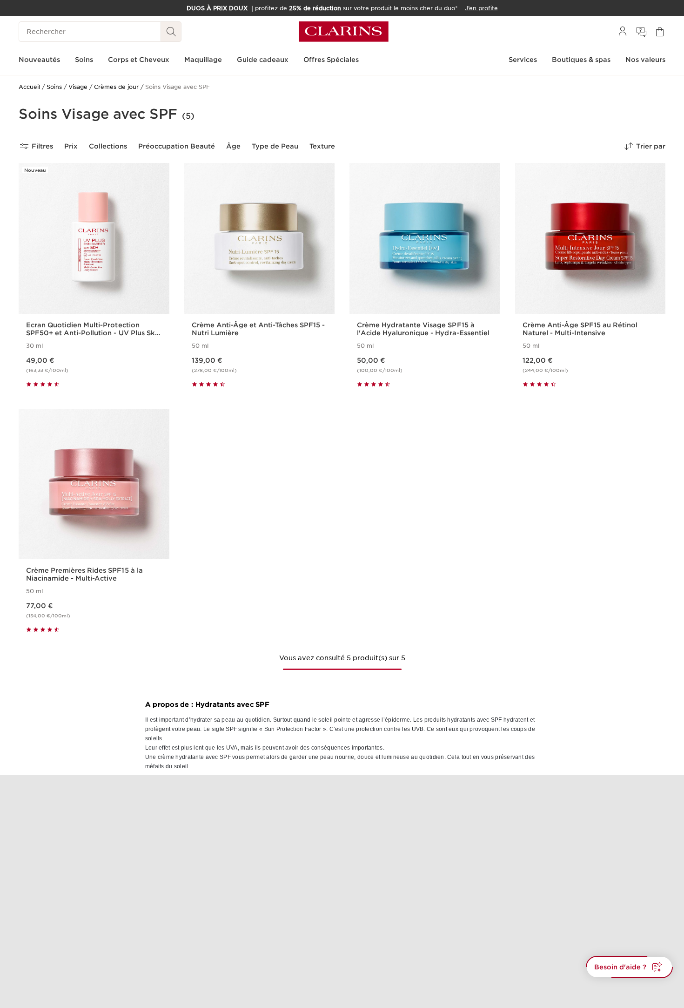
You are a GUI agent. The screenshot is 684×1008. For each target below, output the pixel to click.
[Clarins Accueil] (343, 31)
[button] (629, 967)
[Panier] (659, 31)
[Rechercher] (171, 31)
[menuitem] (622, 31)
